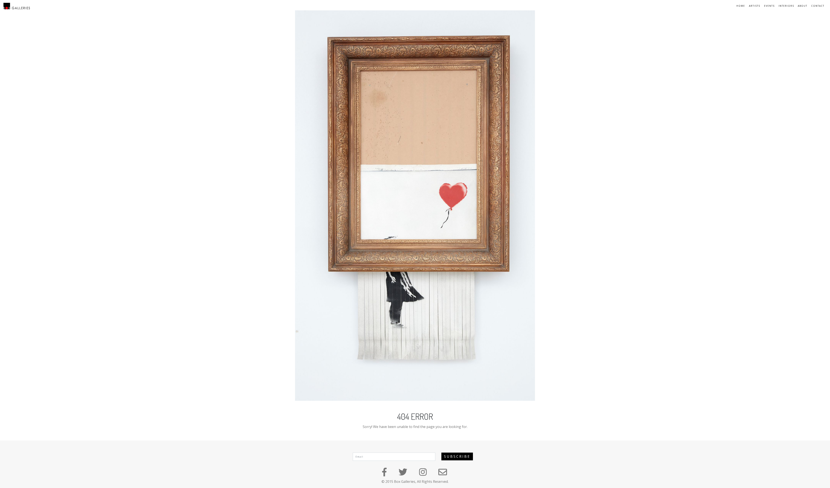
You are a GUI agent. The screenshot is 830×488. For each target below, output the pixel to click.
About (802, 5)
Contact (817, 5)
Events (769, 5)
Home (740, 5)
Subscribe (457, 456)
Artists (754, 5)
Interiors (786, 5)
